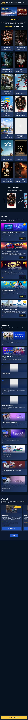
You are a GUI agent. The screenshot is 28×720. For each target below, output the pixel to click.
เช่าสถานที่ (19, 2)
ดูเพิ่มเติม (21, 238)
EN (25, 2)
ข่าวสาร (15, 2)
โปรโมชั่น (12, 2)
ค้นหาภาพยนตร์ (15, 717)
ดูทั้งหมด (14, 536)
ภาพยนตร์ (8, 2)
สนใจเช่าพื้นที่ (10, 528)
